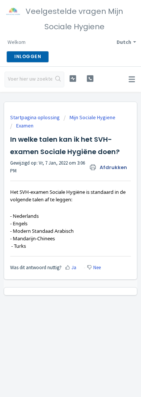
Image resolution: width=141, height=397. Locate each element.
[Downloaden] (57, 193)
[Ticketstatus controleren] (73, 78)
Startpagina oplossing (35, 117)
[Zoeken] (58, 79)
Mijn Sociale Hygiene (92, 117)
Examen (24, 125)
